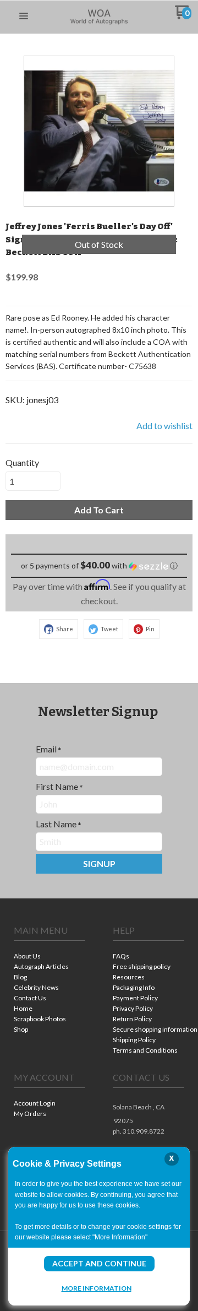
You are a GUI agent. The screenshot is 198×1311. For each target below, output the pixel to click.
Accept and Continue (99, 1263)
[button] (24, 16)
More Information (96, 1288)
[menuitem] (49, 957)
